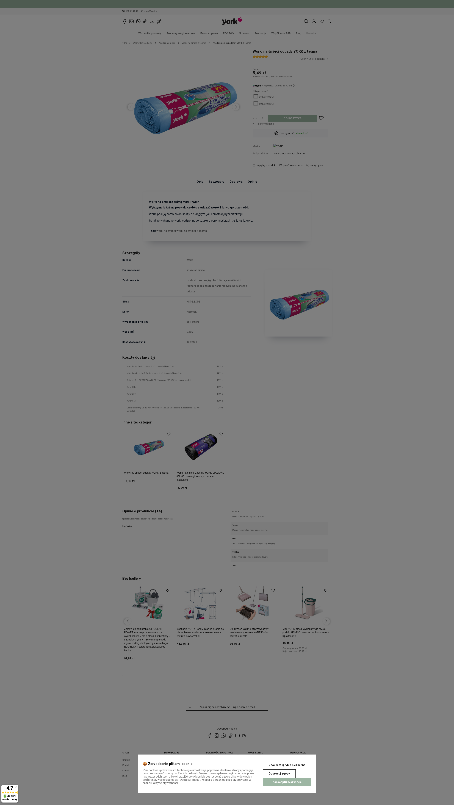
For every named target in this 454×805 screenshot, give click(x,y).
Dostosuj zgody (279, 773)
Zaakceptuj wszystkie (287, 782)
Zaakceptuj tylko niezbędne (287, 765)
